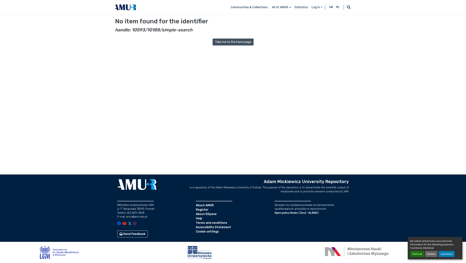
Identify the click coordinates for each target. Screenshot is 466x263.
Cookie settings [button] (207, 231)
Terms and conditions (211, 222)
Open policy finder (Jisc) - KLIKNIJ (297, 212)
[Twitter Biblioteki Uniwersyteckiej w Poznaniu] (130, 224)
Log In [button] (316, 7)
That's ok (417, 254)
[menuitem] (281, 7)
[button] (125, 7)
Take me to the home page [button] (233, 42)
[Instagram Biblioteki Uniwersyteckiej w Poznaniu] (134, 224)
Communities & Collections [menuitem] (249, 7)
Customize (447, 254)
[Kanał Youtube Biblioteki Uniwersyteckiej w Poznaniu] (124, 224)
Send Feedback (134, 234)
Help (199, 218)
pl (337, 7)
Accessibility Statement (213, 227)
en (331, 7)
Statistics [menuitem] (301, 7)
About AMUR (205, 205)
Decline (431, 254)
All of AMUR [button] (280, 7)
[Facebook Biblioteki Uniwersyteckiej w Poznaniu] (119, 224)
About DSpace (206, 214)
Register (202, 209)
